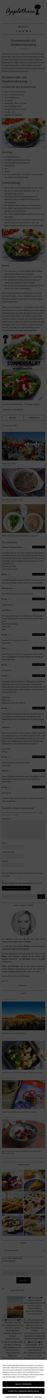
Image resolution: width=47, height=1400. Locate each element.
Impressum (38, 1397)
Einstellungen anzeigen (23, 1391)
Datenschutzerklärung (25, 1397)
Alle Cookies (24, 1384)
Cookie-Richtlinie (11, 1397)
